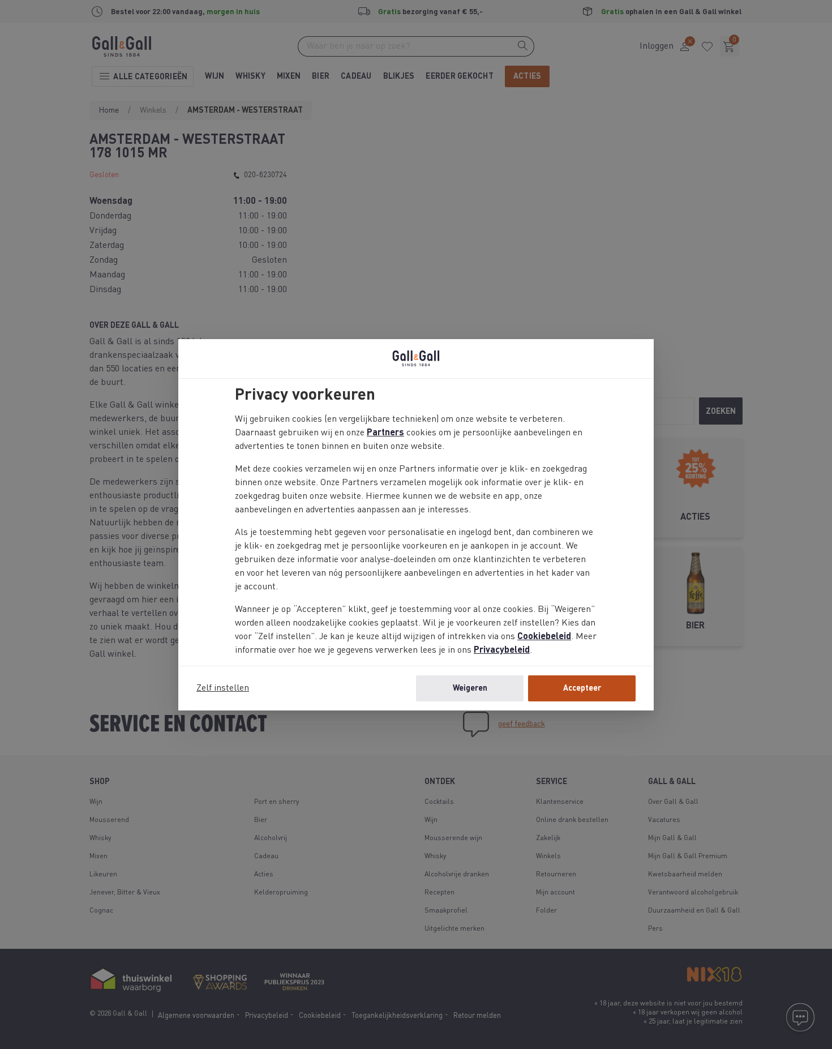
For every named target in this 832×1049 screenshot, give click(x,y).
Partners (385, 433)
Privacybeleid (502, 650)
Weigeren (470, 688)
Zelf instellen (222, 688)
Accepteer (582, 688)
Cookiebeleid (544, 636)
